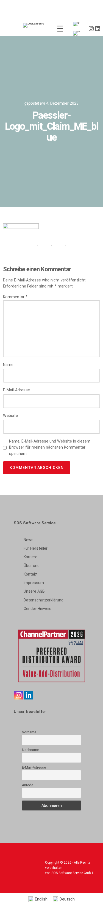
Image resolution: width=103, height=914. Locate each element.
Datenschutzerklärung (43, 600)
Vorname (29, 732)
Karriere (30, 557)
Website (10, 415)
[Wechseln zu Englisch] (77, 24)
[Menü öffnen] (60, 29)
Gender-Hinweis (37, 608)
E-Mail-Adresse (16, 390)
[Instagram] (18, 695)
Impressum (34, 583)
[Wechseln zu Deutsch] (77, 33)
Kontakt (31, 574)
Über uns (32, 565)
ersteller (36, 548)
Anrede (27, 785)
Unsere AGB (34, 591)
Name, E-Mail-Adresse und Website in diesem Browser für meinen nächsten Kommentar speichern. (49, 447)
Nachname (30, 750)
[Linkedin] (28, 695)
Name (8, 364)
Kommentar (15, 297)
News (29, 540)
